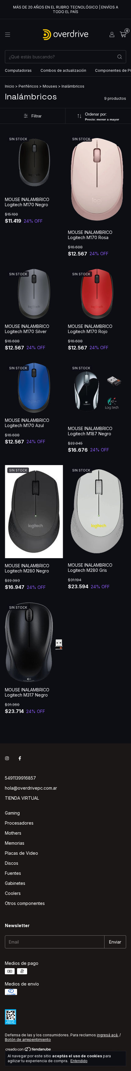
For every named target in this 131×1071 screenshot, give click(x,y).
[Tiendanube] (28, 1050)
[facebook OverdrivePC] (20, 758)
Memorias (14, 843)
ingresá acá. (108, 1035)
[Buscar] (120, 56)
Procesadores (19, 823)
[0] (123, 34)
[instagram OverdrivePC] (7, 758)
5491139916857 (20, 778)
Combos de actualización (63, 70)
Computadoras (18, 70)
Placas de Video (21, 853)
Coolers (13, 893)
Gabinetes (15, 883)
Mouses (50, 86)
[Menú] (7, 34)
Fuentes (13, 873)
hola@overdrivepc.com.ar (31, 788)
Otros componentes (25, 903)
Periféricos (28, 86)
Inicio (9, 86)
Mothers (13, 833)
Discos (11, 863)
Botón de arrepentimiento (28, 1039)
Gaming (12, 812)
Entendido (78, 1061)
